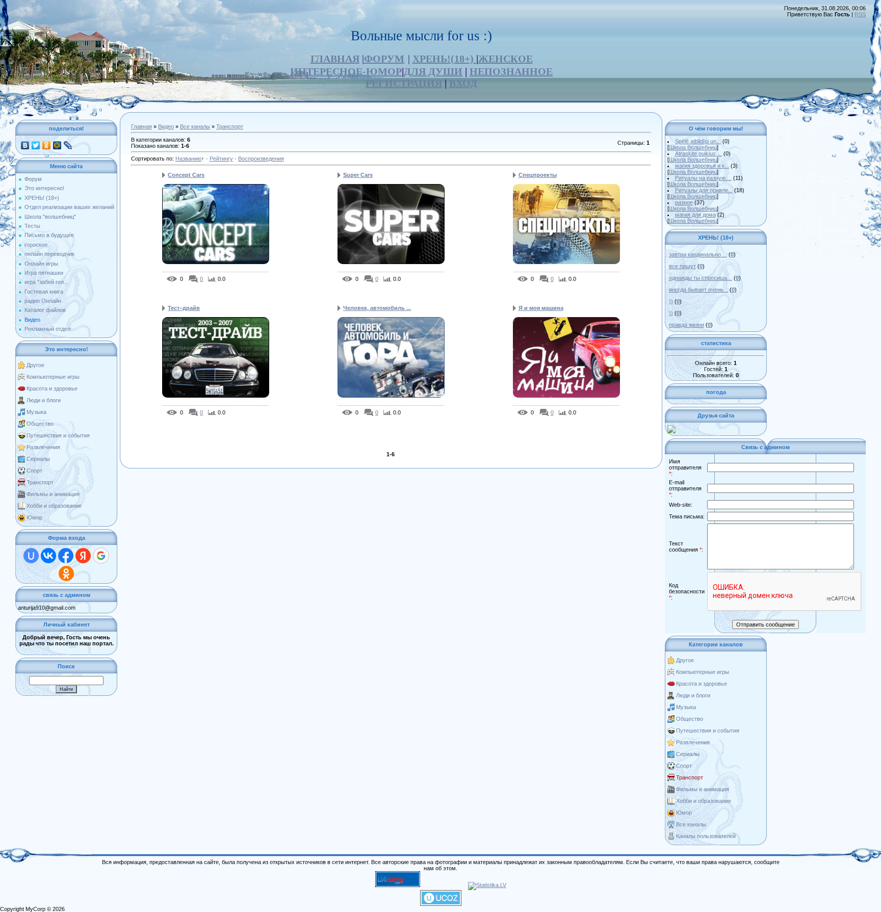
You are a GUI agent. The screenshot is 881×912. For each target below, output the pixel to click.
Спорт (34, 470)
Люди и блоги (44, 400)
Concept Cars (186, 175)
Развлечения (43, 447)
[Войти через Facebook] (65, 555)
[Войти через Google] (101, 556)
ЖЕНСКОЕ (505, 58)
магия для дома (695, 215)
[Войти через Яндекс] (83, 555)
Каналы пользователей (706, 836)
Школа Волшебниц (693, 147)
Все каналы (195, 126)
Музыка (36, 412)
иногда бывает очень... (698, 289)
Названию (188, 158)
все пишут (682, 266)
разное (684, 202)
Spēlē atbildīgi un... (698, 141)
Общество (40, 424)
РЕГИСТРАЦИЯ (404, 83)
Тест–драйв (184, 308)
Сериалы (38, 459)
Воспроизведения (261, 158)
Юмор (34, 517)
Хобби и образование (54, 506)
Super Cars (358, 175)
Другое (35, 365)
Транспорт (40, 482)
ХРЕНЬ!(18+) (444, 58)
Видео (166, 126)
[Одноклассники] (46, 145)
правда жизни (686, 325)
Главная (141, 126)
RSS (860, 14)
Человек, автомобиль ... (377, 308)
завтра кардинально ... (698, 254)
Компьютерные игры (53, 377)
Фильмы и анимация (53, 494)
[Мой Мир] (57, 145)
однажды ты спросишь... (700, 278)
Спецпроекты (538, 175)
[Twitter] (36, 145)
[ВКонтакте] (25, 145)
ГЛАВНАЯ (334, 58)
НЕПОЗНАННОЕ (511, 71)
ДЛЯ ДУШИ (433, 71)
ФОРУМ (384, 58)
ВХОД (463, 83)
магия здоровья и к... (702, 166)
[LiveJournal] (68, 145)
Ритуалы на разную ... (703, 178)
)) (671, 301)
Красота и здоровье (52, 388)
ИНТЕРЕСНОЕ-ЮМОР (346, 71)
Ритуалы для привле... (704, 190)
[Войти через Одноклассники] (66, 573)
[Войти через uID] (31, 555)
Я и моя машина (541, 308)
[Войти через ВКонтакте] (48, 555)
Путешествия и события (58, 435)
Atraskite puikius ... (698, 153)
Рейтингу (221, 158)
